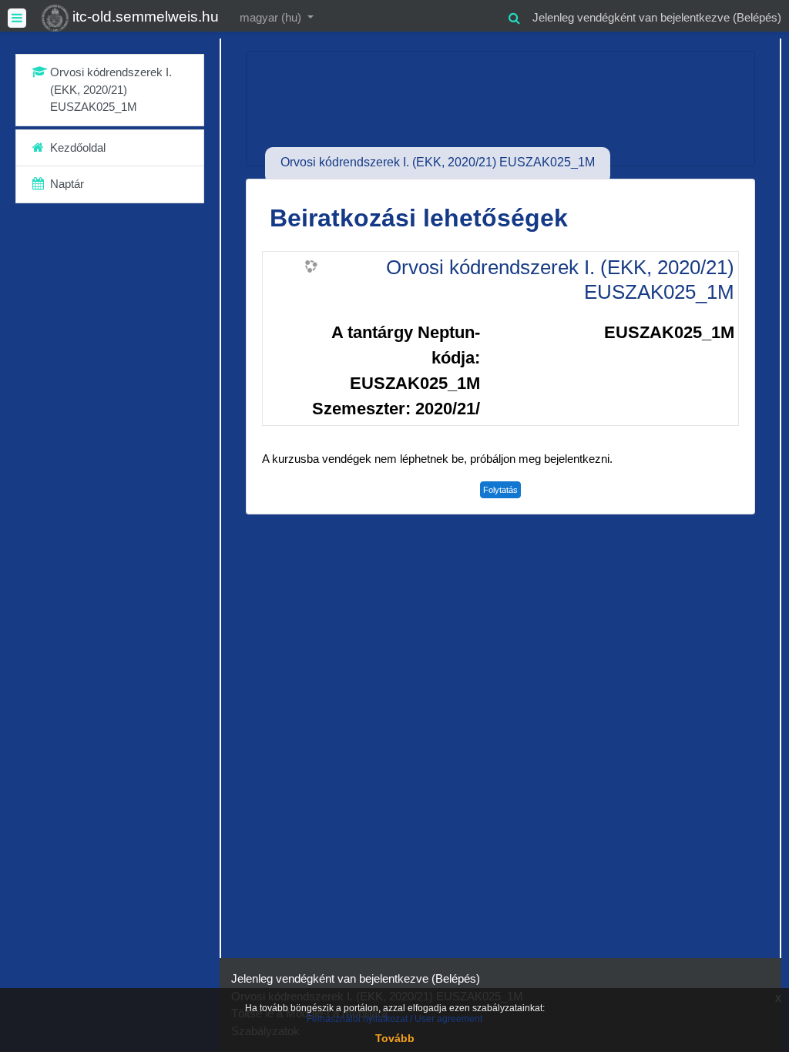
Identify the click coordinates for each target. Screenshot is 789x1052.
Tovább (395, 1038)
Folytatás (500, 489)
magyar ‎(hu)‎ (272, 17)
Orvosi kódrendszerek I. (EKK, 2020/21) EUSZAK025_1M (560, 279)
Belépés (757, 17)
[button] (514, 16)
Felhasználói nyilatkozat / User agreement (394, 1018)
